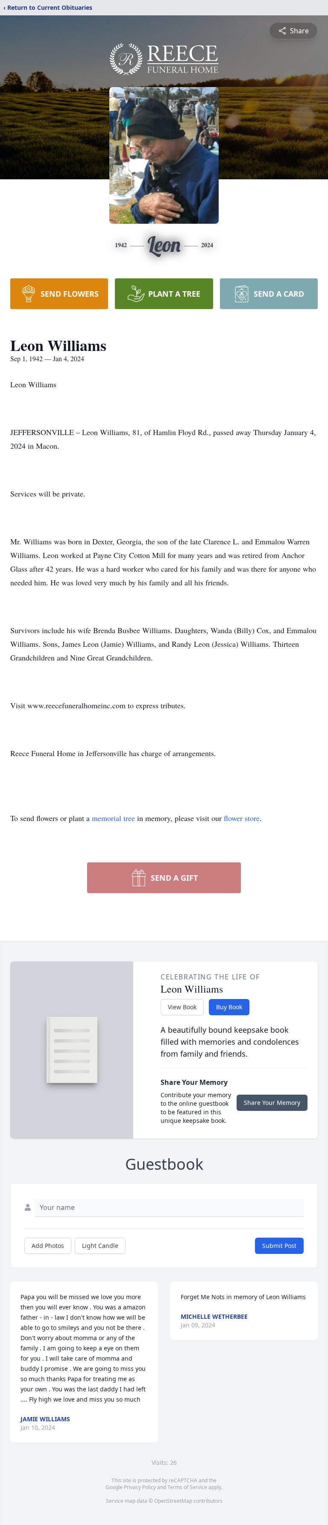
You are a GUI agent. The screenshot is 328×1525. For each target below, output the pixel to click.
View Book (182, 1007)
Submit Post (279, 1246)
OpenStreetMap (173, 1501)
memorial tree (113, 818)
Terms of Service (187, 1487)
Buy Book (229, 1007)
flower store (242, 818)
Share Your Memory (272, 1102)
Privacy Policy (140, 1487)
